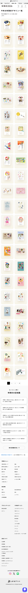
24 (19, 383)
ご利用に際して (4, 481)
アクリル (16, 528)
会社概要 (3, 541)
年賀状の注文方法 (18, 476)
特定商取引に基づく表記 (6, 546)
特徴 (2, 489)
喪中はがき (17, 516)
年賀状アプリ (4, 479)
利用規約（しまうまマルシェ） (7, 560)
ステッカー (17, 531)
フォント (3, 494)
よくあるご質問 (17, 479)
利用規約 (3, 555)
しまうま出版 (17, 523)
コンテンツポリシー (5, 563)
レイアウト (17, 494)
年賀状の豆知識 (4, 476)
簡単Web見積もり (5, 466)
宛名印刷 (16, 469)
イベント (3, 474)
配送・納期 (4, 469)
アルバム (20, 3)
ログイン (3, 511)
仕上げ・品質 (17, 466)
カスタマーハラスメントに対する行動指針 (7, 552)
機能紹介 (16, 471)
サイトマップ (4, 565)
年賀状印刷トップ (5, 464)
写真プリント (17, 511)
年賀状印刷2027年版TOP (6, 455)
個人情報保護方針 (5, 549)
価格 (15, 464)
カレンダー (17, 526)
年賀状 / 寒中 (14, 3)
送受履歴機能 (4, 497)
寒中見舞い (17, 518)
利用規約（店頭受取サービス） (7, 558)
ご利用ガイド (17, 474)
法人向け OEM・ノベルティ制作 (20, 533)
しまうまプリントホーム (19, 508)
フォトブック (6, 3)
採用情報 (3, 544)
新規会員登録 (4, 508)
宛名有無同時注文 (18, 489)
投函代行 (3, 471)
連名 (15, 492)
